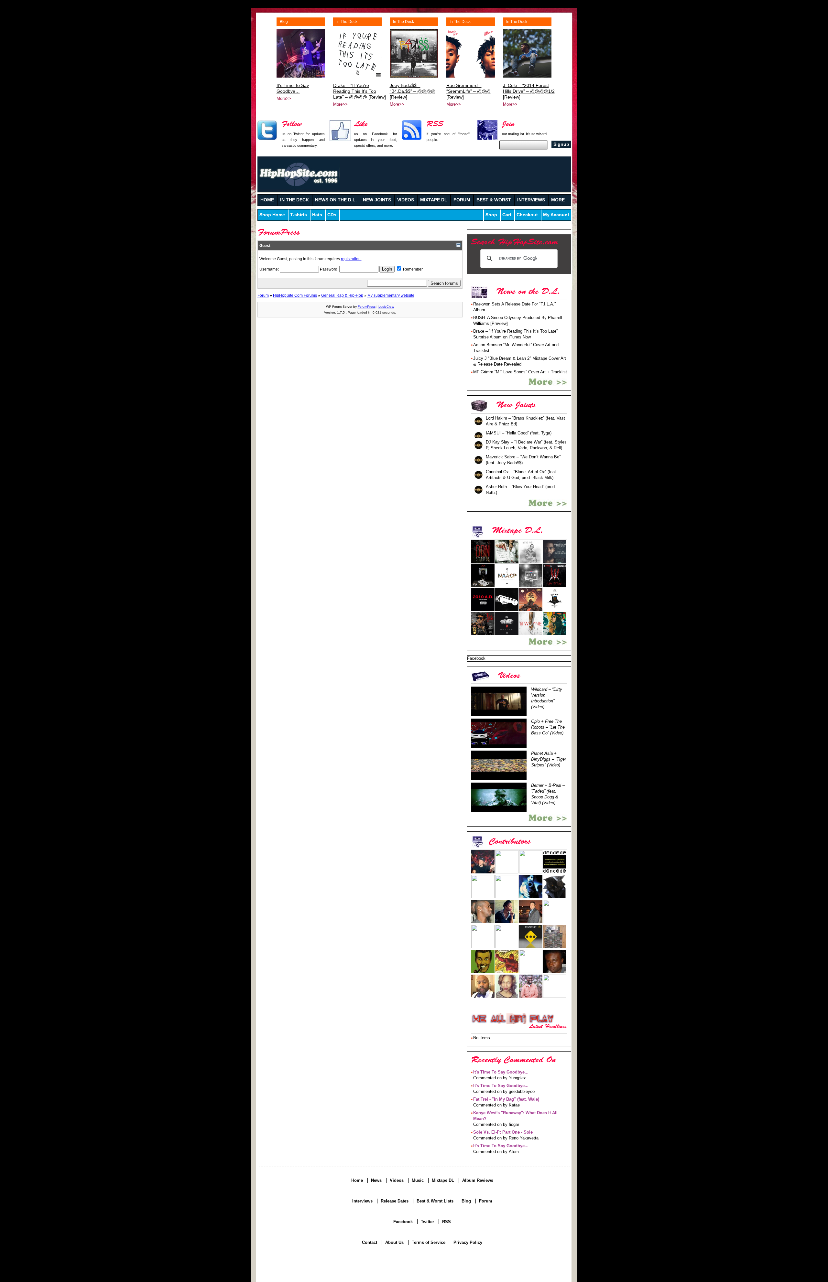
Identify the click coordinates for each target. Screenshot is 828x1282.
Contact (369, 1242)
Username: (269, 269)
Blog (284, 21)
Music (418, 1180)
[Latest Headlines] (512, 1018)
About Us (394, 1242)
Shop (491, 215)
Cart (506, 215)
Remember (412, 269)
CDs (331, 215)
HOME (267, 200)
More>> (284, 98)
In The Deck (346, 21)
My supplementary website (390, 295)
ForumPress (367, 306)
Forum (263, 295)
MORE (558, 200)
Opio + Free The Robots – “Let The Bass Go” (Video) (548, 727)
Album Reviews (477, 1180)
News (376, 1180)
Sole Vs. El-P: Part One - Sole (503, 1132)
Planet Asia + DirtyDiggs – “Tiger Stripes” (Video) (548, 759)
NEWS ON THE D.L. (336, 200)
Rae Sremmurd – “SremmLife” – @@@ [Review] (468, 91)
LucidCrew (386, 306)
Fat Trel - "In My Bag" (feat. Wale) (506, 1099)
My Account (556, 215)
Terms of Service (428, 1242)
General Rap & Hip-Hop (342, 295)
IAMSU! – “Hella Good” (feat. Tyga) (518, 433)
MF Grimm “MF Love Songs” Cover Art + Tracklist (520, 371)
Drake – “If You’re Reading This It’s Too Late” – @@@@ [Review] (359, 91)
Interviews (362, 1201)
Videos (397, 1180)
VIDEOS (405, 200)
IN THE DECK (294, 200)
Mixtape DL (443, 1180)
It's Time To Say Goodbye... (500, 1072)
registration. (351, 259)
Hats (317, 215)
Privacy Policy (467, 1242)
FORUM (461, 200)
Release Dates (395, 1201)
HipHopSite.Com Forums (295, 295)
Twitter (427, 1221)
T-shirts (298, 215)
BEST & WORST (493, 200)
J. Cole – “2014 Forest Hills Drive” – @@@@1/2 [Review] (529, 91)
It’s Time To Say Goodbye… (293, 88)
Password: (329, 269)
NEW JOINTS (377, 200)
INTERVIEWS (531, 200)
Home (357, 1180)
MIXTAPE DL (433, 200)
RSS (446, 1221)
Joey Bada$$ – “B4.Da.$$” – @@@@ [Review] (412, 91)
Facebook (403, 1221)
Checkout (527, 215)
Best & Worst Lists (435, 1201)
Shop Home (272, 215)
